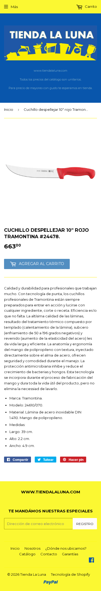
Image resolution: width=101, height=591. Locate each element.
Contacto (48, 554)
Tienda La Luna (33, 574)
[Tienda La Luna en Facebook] (91, 561)
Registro (84, 524)
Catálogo (27, 554)
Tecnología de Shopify (70, 574)
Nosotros (32, 548)
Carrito (90, 6)
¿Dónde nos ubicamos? (65, 548)
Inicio (8, 109)
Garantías (70, 554)
